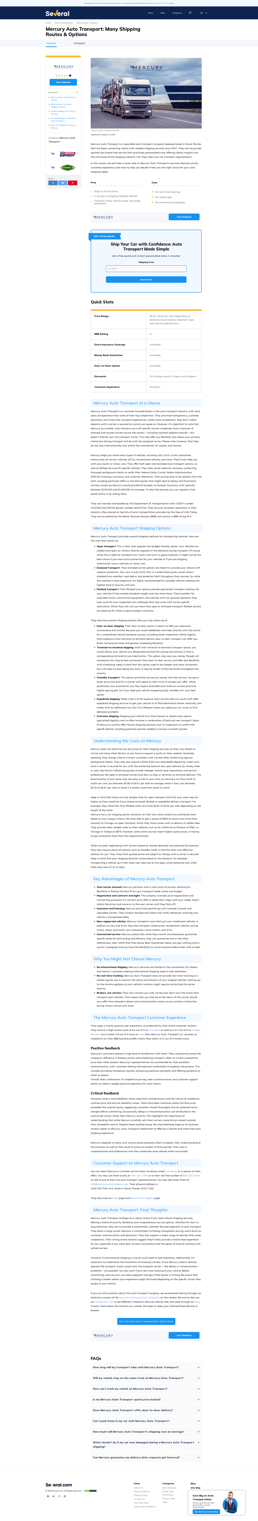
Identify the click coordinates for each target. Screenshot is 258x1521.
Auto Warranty (169, 1487)
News (150, 13)
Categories (177, 13)
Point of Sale (168, 1498)
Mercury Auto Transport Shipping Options (61, 105)
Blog (163, 13)
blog (197, 1301)
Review (51, 43)
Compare (79, 43)
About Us (138, 1487)
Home (48, 23)
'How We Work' (163, 3)
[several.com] (57, 13)
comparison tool (104, 1301)
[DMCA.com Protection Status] (90, 1490)
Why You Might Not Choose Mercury (63, 126)
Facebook (171, 1171)
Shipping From (146, 262)
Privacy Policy (141, 1495)
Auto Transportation (64, 23)
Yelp (141, 1034)
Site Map (195, 1487)
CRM (164, 1502)
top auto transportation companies (139, 1297)
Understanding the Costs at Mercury (63, 112)
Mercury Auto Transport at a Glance (63, 98)
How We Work (141, 1502)
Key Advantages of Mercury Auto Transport (63, 119)
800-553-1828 (191, 1175)
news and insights (142, 1198)
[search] (190, 12)
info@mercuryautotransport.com (109, 1184)
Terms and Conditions (144, 1506)
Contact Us (139, 1499)
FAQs (115, 1198)
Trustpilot (154, 1030)
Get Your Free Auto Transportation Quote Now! (146, 1321)
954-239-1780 (139, 1175)
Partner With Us (142, 1491)
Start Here (146, 279)
